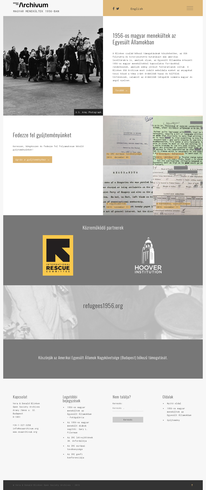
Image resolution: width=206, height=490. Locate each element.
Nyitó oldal (174, 403)
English (137, 8)
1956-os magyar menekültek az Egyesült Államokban (179, 411)
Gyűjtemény (173, 420)
